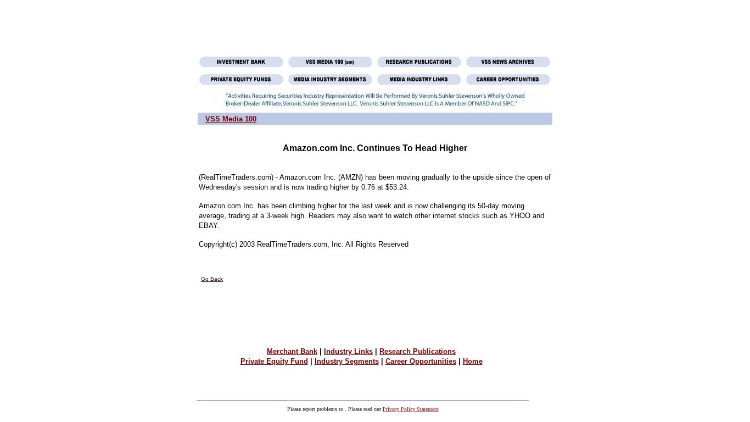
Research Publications (417, 351)
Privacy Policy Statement (411, 409)
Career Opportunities (420, 361)
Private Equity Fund (274, 361)
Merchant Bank (292, 351)
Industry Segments (347, 361)
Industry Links (348, 351)
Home (473, 361)
